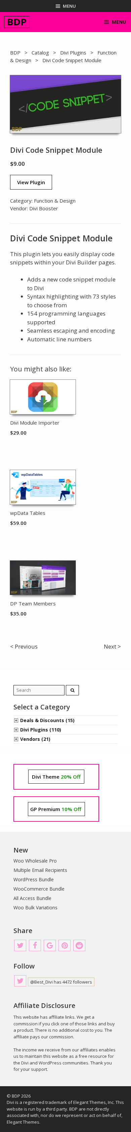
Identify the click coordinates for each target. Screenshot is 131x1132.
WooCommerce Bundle (38, 889)
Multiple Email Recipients (40, 870)
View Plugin (31, 182)
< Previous (24, 646)
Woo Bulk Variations (35, 907)
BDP (15, 52)
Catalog (40, 52)
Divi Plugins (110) (40, 729)
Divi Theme (56, 776)
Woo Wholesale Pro (35, 861)
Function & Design (55, 200)
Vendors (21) (35, 739)
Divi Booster (43, 208)
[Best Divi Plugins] (17, 22)
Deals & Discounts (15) (47, 720)
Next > (112, 646)
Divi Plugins (73, 52)
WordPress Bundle (33, 879)
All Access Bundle (32, 898)
